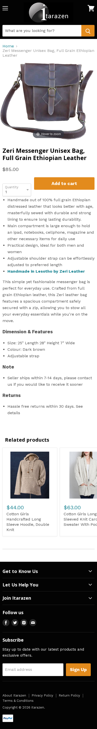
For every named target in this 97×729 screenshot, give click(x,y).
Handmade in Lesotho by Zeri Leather (46, 271)
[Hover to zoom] (48, 101)
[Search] (88, 30)
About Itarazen (14, 695)
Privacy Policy (42, 695)
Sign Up (78, 669)
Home (8, 46)
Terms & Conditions (18, 701)
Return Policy (69, 695)
